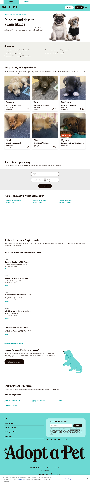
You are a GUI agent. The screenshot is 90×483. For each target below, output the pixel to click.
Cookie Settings (45, 470)
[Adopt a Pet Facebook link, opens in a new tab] (48, 439)
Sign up (79, 7)
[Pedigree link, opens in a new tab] (51, 474)
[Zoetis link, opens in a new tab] (57, 475)
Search (45, 186)
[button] (25, 109)
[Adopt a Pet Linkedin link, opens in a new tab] (66, 439)
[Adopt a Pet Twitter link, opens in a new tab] (52, 439)
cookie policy (21, 479)
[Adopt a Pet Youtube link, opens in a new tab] (59, 439)
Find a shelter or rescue (14, 362)
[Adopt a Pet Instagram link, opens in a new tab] (63, 439)
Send (77, 425)
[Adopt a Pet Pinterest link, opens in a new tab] (55, 439)
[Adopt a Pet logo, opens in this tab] (45, 455)
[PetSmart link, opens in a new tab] (43, 475)
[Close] (87, 479)
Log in (69, 7)
